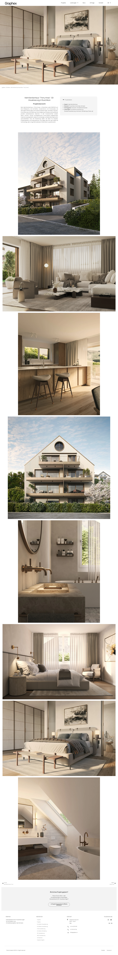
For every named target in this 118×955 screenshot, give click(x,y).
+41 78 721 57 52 (73, 929)
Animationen (39, 937)
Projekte (63, 3)
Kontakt (101, 3)
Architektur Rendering (42, 931)
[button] (78, 99)
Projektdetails (68, 100)
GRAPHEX (8, 916)
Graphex (39, 919)
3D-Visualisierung (41, 933)
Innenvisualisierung (41, 928)
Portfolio (8, 87)
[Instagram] (108, 920)
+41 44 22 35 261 (73, 926)
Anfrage (92, 3)
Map (70, 923)
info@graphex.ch (74, 932)
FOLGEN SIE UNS (108, 916)
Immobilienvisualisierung (77, 109)
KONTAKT (69, 916)
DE (108, 3)
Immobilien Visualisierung (42, 924)
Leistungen (73, 3)
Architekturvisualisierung (42, 926)
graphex (3, 87)
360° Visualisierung (41, 935)
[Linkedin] (111, 920)
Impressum (109, 950)
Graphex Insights (40, 940)
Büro (84, 3)
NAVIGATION (39, 916)
